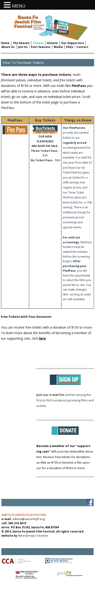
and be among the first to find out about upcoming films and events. (65, 400)
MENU (19, 6)
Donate (52, 43)
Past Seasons (40, 47)
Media (58, 47)
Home (5, 43)
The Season (21, 43)
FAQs (69, 47)
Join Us (23, 47)
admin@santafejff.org (28, 519)
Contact (82, 47)
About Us (8, 47)
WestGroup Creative (33, 536)
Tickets (38, 43)
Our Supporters (72, 43)
